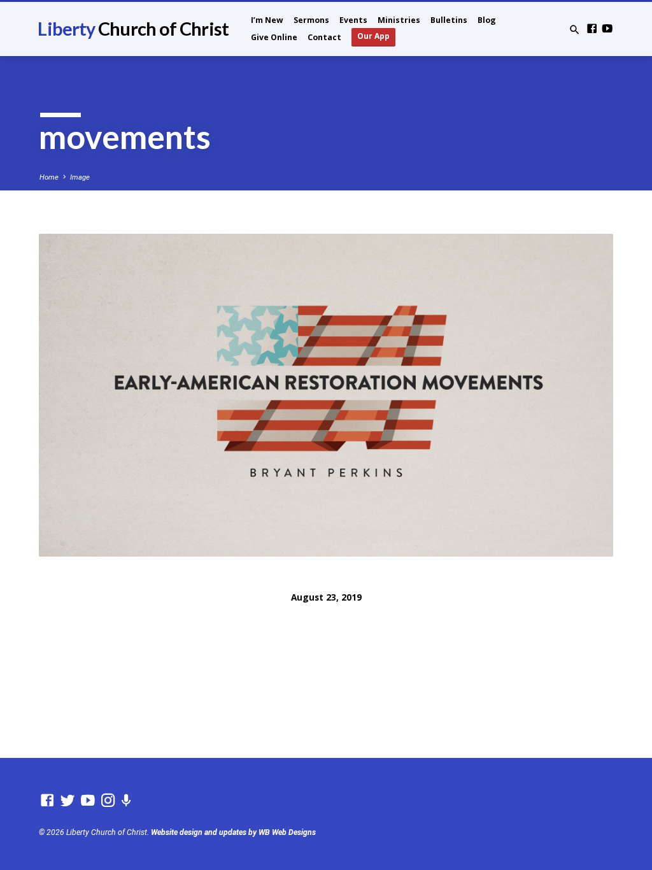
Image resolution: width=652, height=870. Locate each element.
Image (80, 177)
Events (353, 20)
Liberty (133, 28)
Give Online (274, 37)
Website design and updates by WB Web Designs (233, 832)
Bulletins (448, 20)
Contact (324, 37)
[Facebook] (592, 29)
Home (49, 177)
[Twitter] (67, 800)
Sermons (311, 20)
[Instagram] (108, 800)
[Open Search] (575, 30)
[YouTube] (607, 29)
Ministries (399, 20)
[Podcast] (126, 801)
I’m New (267, 20)
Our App (373, 36)
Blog (487, 20)
